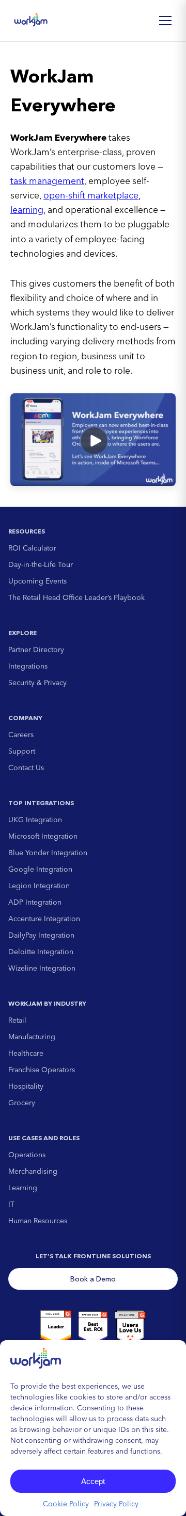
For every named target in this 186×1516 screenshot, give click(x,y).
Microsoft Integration (43, 836)
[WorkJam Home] (31, 20)
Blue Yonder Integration (47, 852)
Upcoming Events (37, 581)
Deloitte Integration (40, 951)
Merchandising (32, 1171)
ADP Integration (34, 902)
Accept (93, 1481)
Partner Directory (36, 649)
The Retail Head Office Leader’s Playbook (76, 597)
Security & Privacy (37, 682)
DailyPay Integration (41, 935)
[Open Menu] (165, 20)
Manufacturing (31, 1036)
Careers (21, 734)
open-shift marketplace (90, 195)
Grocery (21, 1102)
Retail (17, 1020)
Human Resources (37, 1220)
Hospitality (25, 1086)
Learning (22, 1187)
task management (47, 180)
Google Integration (40, 869)
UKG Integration (35, 819)
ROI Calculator (32, 548)
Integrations (28, 666)
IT (11, 1204)
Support (21, 751)
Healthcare (25, 1053)
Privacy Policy (116, 1503)
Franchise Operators (41, 1069)
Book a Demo (93, 1279)
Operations (26, 1154)
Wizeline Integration (41, 968)
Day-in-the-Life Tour (40, 564)
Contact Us (26, 767)
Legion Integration (39, 885)
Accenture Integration (44, 918)
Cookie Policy (66, 1503)
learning (26, 209)
